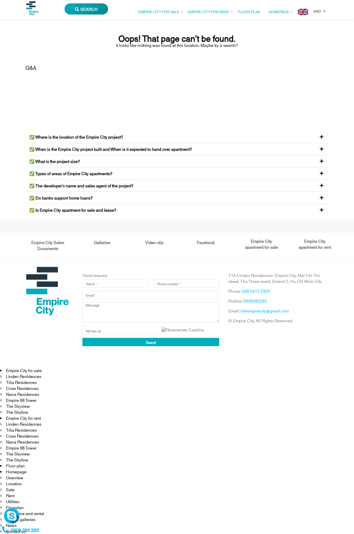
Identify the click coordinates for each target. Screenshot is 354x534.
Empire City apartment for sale (261, 244)
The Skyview (18, 406)
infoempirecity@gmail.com (264, 311)
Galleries (102, 242)
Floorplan (15, 507)
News (11, 525)
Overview (14, 477)
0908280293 (255, 301)
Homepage (278, 11)
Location (14, 483)
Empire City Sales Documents (47, 245)
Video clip (154, 242)
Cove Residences (22, 388)
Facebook (206, 242)
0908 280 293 (25, 529)
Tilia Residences (21, 382)
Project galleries (21, 519)
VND (317, 11)
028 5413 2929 (256, 291)
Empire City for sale (158, 11)
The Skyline (17, 412)
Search (89, 9)
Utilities (12, 501)
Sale (10, 489)
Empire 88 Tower (21, 400)
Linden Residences (23, 376)
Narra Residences (22, 394)
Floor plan (249, 11)
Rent (10, 495)
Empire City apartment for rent (315, 244)
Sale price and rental (25, 513)
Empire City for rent (208, 11)
